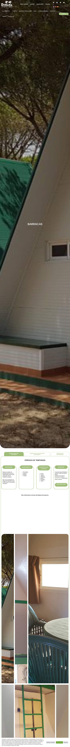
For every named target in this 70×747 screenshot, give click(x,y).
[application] (10, 11)
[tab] (14, 454)
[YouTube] (64, 2)
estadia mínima (58, 478)
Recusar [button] (65, 742)
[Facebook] (57, 2)
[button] (64, 14)
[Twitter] (53, 2)
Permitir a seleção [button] (50, 742)
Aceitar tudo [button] (59, 742)
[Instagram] (60, 2)
